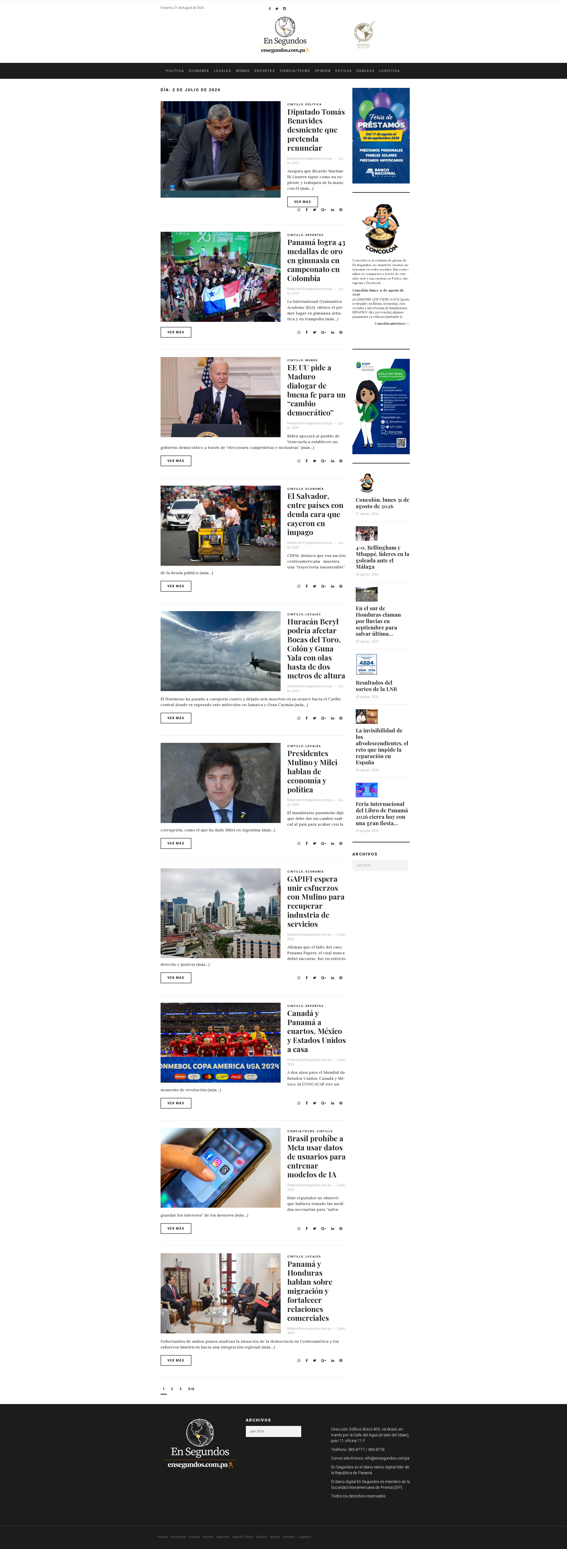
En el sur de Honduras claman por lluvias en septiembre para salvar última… (378, 621)
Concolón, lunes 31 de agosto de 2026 (378, 292)
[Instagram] (284, 8)
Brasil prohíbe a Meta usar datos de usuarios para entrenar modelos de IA (316, 1156)
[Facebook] (270, 8)
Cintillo (295, 104)
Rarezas (366, 71)
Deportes (264, 71)
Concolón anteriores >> (392, 323)
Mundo (243, 71)
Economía (199, 71)
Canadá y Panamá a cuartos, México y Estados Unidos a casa (316, 1031)
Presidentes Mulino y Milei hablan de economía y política (312, 771)
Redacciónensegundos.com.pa (309, 934)
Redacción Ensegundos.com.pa (309, 158)
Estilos (343, 71)
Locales (222, 71)
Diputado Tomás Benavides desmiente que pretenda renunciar (316, 129)
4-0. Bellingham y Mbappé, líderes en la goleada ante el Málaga (382, 557)
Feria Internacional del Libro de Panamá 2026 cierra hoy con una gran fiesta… (382, 813)
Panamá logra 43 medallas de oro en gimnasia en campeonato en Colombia (316, 260)
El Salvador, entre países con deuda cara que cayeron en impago (315, 514)
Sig (191, 1389)
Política (175, 71)
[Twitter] (277, 8)
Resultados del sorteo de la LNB (376, 685)
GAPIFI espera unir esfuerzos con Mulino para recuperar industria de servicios (316, 901)
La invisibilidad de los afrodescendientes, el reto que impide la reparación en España (382, 746)
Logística (389, 71)
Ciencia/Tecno (295, 71)
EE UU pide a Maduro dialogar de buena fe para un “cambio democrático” (316, 389)
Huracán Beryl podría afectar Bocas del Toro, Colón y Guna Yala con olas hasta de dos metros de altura (316, 648)
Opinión (323, 71)
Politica (313, 104)
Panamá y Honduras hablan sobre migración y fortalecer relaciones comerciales (309, 1291)
